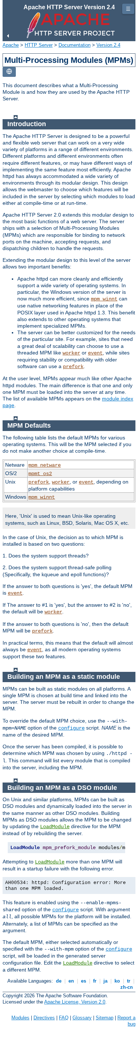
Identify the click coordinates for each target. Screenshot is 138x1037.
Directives (44, 1017)
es (83, 981)
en (71, 981)
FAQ (63, 1017)
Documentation (75, 45)
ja (105, 981)
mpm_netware (44, 465)
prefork (73, 367)
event (95, 353)
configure (71, 728)
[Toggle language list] (9, 72)
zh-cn (126, 987)
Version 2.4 (108, 45)
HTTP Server (39, 45)
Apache (11, 45)
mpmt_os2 (40, 474)
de (58, 981)
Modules (20, 1017)
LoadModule (55, 827)
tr (128, 981)
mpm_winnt (104, 299)
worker (71, 353)
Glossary (82, 1017)
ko (117, 981)
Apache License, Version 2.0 (74, 1002)
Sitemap (104, 1017)
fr (95, 981)
